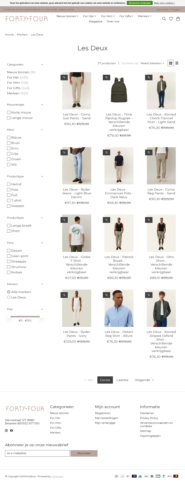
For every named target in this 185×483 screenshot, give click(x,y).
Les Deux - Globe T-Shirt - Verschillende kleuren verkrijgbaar (76, 264)
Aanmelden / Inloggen (168, 9)
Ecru (14, 148)
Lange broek (21, 225)
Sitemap (145, 431)
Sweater (17, 206)
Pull (14, 195)
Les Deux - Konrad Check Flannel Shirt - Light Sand (161, 118)
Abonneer (84, 453)
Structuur (19, 267)
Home (9, 34)
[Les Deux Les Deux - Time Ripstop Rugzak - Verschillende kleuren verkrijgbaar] (119, 91)
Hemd (16, 184)
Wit (14, 164)
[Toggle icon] (164, 19)
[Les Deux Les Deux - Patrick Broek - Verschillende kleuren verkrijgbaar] (119, 233)
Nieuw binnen (18, 72)
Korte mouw (21, 112)
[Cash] (116, 476)
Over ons (113, 21)
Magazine (95, 21)
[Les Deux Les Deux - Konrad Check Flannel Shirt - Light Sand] (161, 91)
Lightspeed (57, 476)
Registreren (103, 413)
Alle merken (21, 292)
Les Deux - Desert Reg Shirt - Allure (119, 333)
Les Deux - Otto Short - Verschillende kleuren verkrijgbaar (161, 264)
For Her (13, 77)
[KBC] (140, 476)
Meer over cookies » (164, 3)
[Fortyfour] (26, 19)
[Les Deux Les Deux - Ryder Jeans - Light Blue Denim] (76, 166)
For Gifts (13, 88)
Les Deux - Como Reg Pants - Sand (161, 191)
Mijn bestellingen (106, 418)
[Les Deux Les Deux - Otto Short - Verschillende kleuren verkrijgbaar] (161, 233)
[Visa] (146, 476)
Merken (22, 34)
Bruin (15, 143)
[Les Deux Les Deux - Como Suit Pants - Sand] (76, 91)
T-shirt (16, 200)
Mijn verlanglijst (105, 423)
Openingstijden (150, 436)
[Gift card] (152, 476)
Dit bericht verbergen (140, 3)
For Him (13, 82)
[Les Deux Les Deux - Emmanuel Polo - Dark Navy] (119, 166)
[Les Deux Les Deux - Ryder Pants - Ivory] (76, 308)
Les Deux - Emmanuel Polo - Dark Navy (119, 193)
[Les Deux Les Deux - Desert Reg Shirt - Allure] (119, 308)
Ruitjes (16, 272)
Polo (14, 189)
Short (15, 231)
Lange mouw (22, 118)
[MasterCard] (175, 476)
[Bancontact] (128, 476)
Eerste (105, 380)
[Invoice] (122, 476)
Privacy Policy (149, 418)
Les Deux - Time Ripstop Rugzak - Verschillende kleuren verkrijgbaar (119, 121)
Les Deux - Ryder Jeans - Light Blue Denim (76, 193)
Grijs (14, 154)
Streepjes (18, 261)
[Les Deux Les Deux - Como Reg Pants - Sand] (161, 166)
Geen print (19, 256)
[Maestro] (134, 476)
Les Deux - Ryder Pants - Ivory (76, 333)
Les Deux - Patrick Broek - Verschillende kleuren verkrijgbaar (119, 264)
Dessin (16, 250)
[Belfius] (169, 476)
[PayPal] (164, 476)
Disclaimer (147, 413)
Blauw (16, 137)
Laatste (122, 380)
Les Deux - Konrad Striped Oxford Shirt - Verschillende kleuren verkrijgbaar (161, 341)
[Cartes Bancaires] (158, 476)
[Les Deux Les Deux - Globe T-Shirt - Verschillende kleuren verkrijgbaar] (76, 233)
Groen (16, 159)
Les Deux (18, 297)
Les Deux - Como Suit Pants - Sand (77, 116)
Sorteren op (130, 63)
